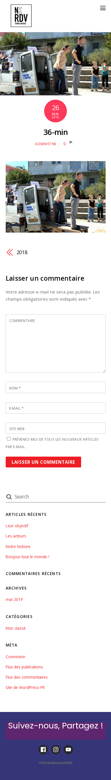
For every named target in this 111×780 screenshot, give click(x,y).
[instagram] (55, 749)
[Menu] (103, 7)
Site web (17, 428)
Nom (15, 388)
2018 (22, 252)
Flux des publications (24, 667)
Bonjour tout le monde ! (27, 556)
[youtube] (68, 749)
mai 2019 (14, 599)
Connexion (15, 656)
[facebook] (43, 749)
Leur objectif (17, 525)
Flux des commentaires (27, 677)
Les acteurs (16, 536)
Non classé (16, 628)
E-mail (16, 408)
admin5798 (45, 143)
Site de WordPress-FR (25, 687)
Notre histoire (18, 546)
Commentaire (22, 320)
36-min (55, 132)
